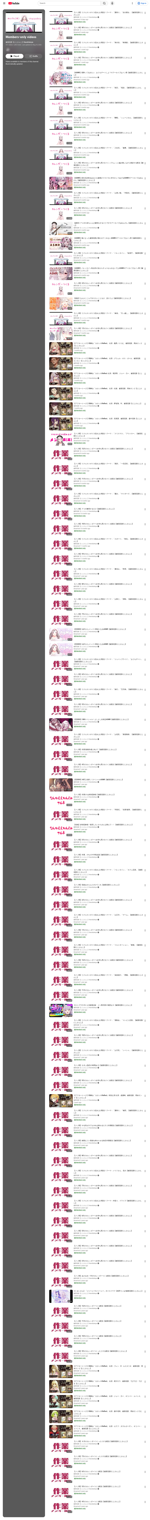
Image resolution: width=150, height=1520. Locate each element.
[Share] (8, 49)
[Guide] (4, 3)
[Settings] (132, 3)
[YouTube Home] (14, 3)
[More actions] (145, 13)
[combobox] (70, 3)
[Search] (104, 3)
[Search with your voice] (112, 3)
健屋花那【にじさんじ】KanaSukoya (19, 42)
